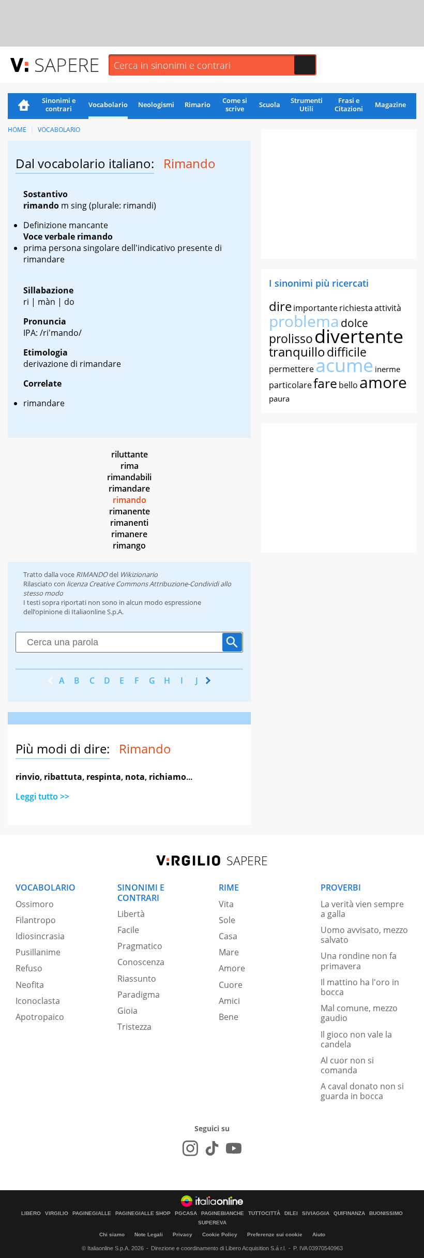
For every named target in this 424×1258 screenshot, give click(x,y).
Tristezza (134, 1026)
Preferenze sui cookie (274, 1234)
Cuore (231, 984)
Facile (128, 930)
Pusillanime (38, 952)
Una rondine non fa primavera (359, 960)
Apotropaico (40, 1017)
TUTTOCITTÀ (264, 1213)
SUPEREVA (212, 1222)
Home (23, 106)
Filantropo (36, 920)
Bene (228, 1017)
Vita (226, 904)
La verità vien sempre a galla (362, 909)
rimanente (129, 511)
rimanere (129, 534)
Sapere (66, 64)
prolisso (291, 338)
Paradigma (138, 994)
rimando (129, 500)
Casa (228, 936)
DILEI (291, 1213)
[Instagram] (190, 1148)
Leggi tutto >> (42, 796)
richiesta (356, 308)
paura (279, 398)
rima (129, 465)
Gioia (127, 1010)
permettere (291, 369)
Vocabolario (108, 104)
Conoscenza (140, 962)
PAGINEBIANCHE (222, 1213)
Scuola (269, 104)
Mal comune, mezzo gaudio (359, 1013)
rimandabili (129, 477)
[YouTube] (234, 1148)
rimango (129, 545)
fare (325, 383)
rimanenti (129, 522)
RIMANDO (92, 574)
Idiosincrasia (40, 936)
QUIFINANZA (349, 1213)
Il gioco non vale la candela (356, 1039)
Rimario (197, 104)
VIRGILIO (56, 1213)
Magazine (390, 104)
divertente (358, 336)
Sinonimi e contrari (58, 104)
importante (315, 308)
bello (348, 385)
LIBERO (31, 1213)
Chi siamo (112, 1234)
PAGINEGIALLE (91, 1213)
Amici (229, 1001)
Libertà (131, 914)
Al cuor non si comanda (347, 1065)
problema (304, 321)
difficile (347, 352)
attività (387, 308)
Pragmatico (139, 946)
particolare (290, 385)
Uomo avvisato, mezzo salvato (364, 934)
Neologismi (156, 104)
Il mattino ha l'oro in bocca (360, 987)
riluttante (129, 454)
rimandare (129, 488)
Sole (227, 920)
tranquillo (297, 351)
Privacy (182, 1234)
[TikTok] (212, 1148)
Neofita (30, 984)
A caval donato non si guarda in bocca (362, 1091)
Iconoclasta (38, 1001)
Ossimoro (35, 904)
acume (344, 365)
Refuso (29, 968)
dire (280, 306)
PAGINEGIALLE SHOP (143, 1213)
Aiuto (318, 1234)
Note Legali (148, 1234)
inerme (387, 369)
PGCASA (186, 1213)
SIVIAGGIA (315, 1213)
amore (383, 382)
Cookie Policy (219, 1234)
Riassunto (136, 978)
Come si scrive (234, 104)
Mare (229, 952)
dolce (354, 323)
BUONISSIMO (386, 1213)
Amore (232, 968)
